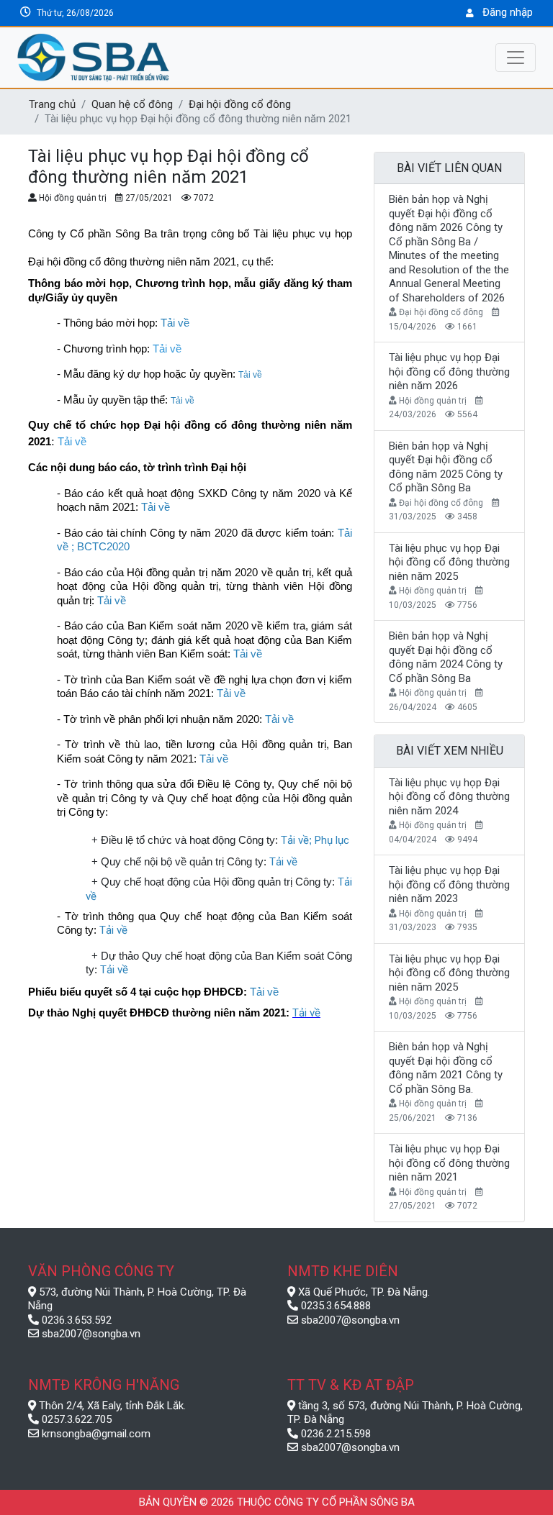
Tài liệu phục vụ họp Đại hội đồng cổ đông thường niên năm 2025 (449, 562)
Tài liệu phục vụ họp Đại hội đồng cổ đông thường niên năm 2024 (449, 796)
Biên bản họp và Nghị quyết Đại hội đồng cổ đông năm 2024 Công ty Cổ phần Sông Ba (446, 657)
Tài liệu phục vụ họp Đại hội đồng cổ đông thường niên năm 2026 (449, 371)
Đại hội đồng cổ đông (240, 104)
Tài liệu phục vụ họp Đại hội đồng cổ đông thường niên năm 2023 (449, 884)
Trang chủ (52, 104)
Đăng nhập (507, 12)
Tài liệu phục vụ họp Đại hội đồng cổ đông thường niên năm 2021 (449, 1162)
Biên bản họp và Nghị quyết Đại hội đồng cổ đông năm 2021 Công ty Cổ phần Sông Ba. (446, 1068)
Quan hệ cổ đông (132, 104)
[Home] (161, 58)
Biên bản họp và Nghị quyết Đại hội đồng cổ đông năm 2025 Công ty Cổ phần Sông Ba (446, 467)
